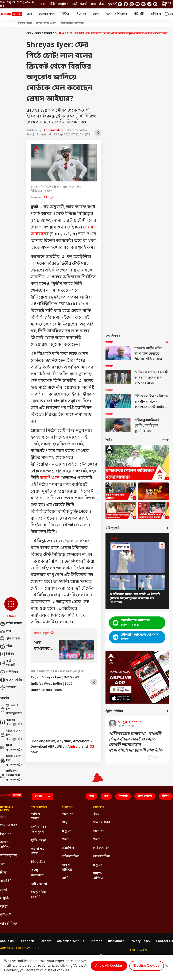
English (63, 4)
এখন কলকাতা (37, 873)
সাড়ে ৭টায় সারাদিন (38, 894)
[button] (11, 607)
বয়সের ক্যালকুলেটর (14, 722)
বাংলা (43, 4)
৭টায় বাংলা (39, 884)
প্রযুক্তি (4, 898)
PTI (46, 198)
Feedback (26, 941)
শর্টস (9, 646)
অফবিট (5, 881)
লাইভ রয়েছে (14, 624)
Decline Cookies (146, 965)
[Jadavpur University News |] (153, 510)
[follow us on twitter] (119, 4)
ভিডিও (10, 654)
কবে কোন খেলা (46, 23)
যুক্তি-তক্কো (38, 840)
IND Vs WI (71, 678)
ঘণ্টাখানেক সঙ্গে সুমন (39, 829)
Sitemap (96, 941)
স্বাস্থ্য (3, 864)
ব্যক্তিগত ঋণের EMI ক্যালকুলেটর (14, 775)
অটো (4, 906)
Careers (45, 941)
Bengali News (7, 809)
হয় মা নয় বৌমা (37, 851)
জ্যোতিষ (68, 848)
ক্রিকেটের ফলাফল (72, 23)
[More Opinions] (165, 711)
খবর (3, 817)
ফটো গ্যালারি (11, 663)
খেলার (37, 33)
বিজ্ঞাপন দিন (166, 4)
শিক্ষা (3, 872)
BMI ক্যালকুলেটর (14, 748)
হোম (29, 14)
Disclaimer (116, 941)
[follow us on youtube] (137, 4)
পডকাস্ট (11, 687)
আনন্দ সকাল (35, 816)
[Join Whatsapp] (155, 4)
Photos (68, 807)
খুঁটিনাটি (139, 14)
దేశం (101, 4)
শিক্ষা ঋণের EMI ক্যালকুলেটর (14, 761)
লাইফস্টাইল (8, 855)
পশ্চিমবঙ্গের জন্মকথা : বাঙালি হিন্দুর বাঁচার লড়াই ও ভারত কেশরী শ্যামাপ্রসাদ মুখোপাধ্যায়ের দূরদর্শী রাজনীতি (135, 742)
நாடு (93, 4)
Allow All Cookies (109, 965)
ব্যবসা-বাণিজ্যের (116, 14)
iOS (91, 747)
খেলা (96, 14)
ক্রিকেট (48, 33)
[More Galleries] (165, 528)
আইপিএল (49, 478)
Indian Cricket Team (46, 690)
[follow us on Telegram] (149, 4)
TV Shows (39, 807)
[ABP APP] (120, 689)
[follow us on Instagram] (143, 4)
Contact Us (164, 941)
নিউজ (65, 14)
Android (74, 747)
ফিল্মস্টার (38, 862)
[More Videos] (165, 439)
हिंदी (52, 4)
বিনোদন (81, 14)
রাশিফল (155, 14)
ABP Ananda (52, 130)
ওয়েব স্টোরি (14, 680)
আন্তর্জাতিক (8, 924)
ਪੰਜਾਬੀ (84, 4)
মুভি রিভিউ (13, 639)
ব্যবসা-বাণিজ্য (5, 844)
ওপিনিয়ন (12, 672)
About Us (7, 941)
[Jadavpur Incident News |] (120, 510)
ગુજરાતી (112, 4)
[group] (64, 650)
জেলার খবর (47, 14)
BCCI (68, 684)
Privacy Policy (140, 941)
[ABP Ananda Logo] (11, 14)
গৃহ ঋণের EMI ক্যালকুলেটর (14, 709)
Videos (98, 807)
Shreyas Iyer (51, 678)
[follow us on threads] (131, 4)
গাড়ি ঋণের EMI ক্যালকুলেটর (14, 735)
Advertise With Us (70, 941)
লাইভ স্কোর (25, 23)
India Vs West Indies (46, 684)
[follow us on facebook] (125, 4)
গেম (8, 631)
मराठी (74, 4)
